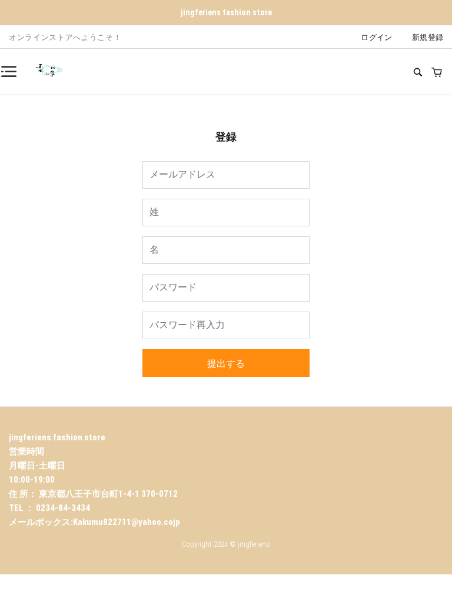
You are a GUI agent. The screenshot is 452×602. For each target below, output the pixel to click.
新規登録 (427, 37)
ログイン (376, 37)
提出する (226, 363)
